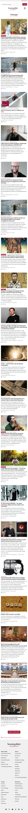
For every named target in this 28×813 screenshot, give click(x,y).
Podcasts (3, 762)
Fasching (3, 783)
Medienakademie (18, 786)
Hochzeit (3, 801)
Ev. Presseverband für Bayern (21, 777)
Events (16, 790)
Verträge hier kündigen (19, 760)
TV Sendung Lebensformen (6, 766)
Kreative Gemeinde (19, 788)
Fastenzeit (3, 786)
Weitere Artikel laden (14, 732)
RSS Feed (17, 799)
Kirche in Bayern (4, 755)
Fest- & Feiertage (4, 788)
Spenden (17, 801)
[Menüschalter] (24, 8)
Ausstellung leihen (19, 783)
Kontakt (16, 764)
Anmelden (25, 0)
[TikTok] (15, 810)
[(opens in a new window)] (6, 810)
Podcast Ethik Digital (5, 760)
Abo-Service (17, 755)
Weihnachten (3, 794)
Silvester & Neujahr (5, 792)
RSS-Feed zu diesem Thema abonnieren (11, 737)
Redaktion (17, 766)
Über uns (17, 775)
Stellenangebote (18, 762)
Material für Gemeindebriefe (21, 797)
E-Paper (16, 758)
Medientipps (3, 758)
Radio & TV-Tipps (4, 764)
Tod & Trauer (3, 803)
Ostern (2, 790)
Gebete (16, 792)
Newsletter (17, 768)
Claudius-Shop (18, 753)
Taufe (2, 797)
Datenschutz (17, 771)
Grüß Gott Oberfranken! (6, 753)
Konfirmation (3, 799)
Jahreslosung (17, 794)
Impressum (17, 773)
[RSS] (22, 810)
